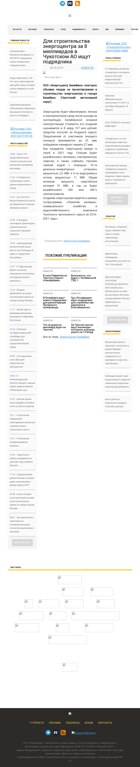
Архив (89, 723)
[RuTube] (70, 5)
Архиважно (119, 29)
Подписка (73, 723)
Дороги (95, 29)
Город (63, 29)
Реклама (55, 723)
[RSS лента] (77, 5)
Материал (32, 29)
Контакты (105, 723)
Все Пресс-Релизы (117, 199)
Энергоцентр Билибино (77, 241)
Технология (49, 29)
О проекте (37, 723)
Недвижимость (79, 29)
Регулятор (17, 29)
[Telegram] (62, 5)
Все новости (22, 542)
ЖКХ (107, 29)
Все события (118, 320)
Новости (87, 68)
